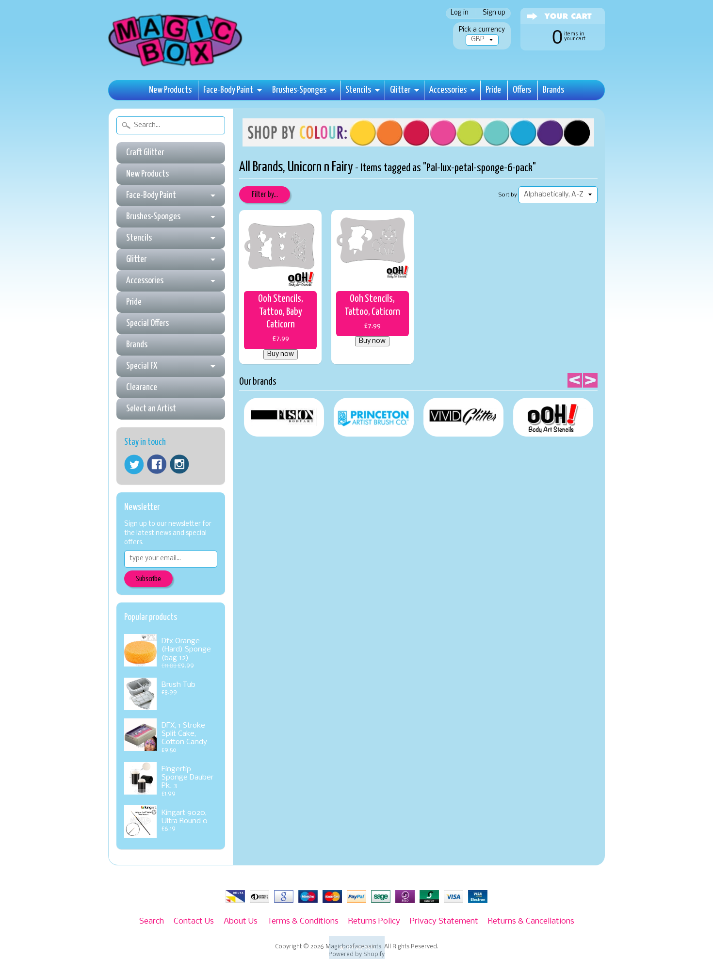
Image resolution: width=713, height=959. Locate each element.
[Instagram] (179, 464)
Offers (522, 90)
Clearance (141, 387)
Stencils (358, 90)
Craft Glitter (145, 152)
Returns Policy (374, 921)
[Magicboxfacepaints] (176, 66)
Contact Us (194, 921)
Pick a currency (482, 29)
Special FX (141, 366)
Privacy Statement (444, 921)
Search (151, 921)
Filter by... (265, 194)
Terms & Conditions (303, 921)
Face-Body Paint (228, 90)
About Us (241, 921)
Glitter (400, 90)
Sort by (508, 195)
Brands (553, 90)
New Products (170, 90)
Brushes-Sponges (299, 90)
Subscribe (148, 579)
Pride (493, 90)
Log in (460, 13)
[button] (357, 947)
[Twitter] (134, 464)
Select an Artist (151, 408)
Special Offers (147, 323)
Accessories (448, 90)
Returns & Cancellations (531, 921)
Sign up (494, 13)
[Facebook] (156, 464)
